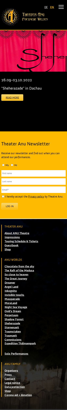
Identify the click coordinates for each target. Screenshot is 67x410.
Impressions (12, 237)
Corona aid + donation (18, 395)
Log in (10, 206)
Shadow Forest (14, 319)
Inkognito (11, 291)
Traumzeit (11, 335)
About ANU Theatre (17, 233)
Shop (8, 249)
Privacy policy (36, 196)
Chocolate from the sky (19, 266)
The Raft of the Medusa (19, 270)
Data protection (15, 387)
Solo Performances (16, 353)
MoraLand (11, 303)
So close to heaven (16, 274)
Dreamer (10, 282)
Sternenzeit (12, 327)
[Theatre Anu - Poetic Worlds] (33, 17)
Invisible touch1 (14, 295)
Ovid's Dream (13, 311)
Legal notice (12, 383)
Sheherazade (12, 323)
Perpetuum (11, 315)
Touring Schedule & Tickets (21, 241)
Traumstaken (13, 331)
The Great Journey (16, 278)
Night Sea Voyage (16, 307)
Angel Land (11, 287)
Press (8, 374)
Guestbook (11, 245)
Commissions (13, 339)
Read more (12, 97)
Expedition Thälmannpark (20, 343)
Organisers (11, 370)
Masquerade (12, 299)
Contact (10, 379)
